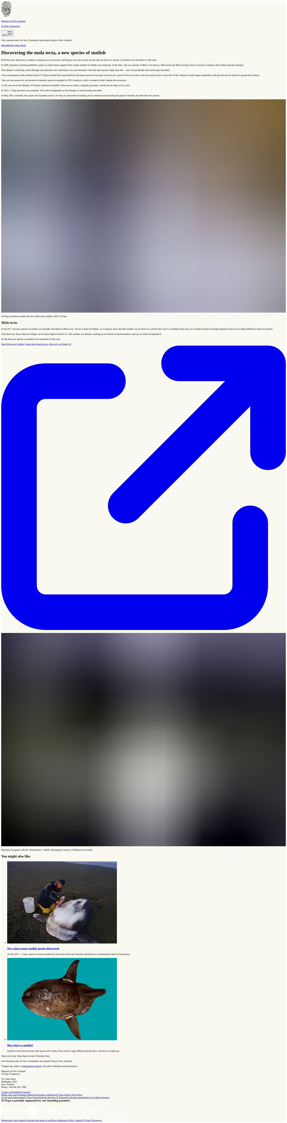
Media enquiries (22, 1092)
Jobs (13, 1092)
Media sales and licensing (13, 1095)
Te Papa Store (62, 1095)
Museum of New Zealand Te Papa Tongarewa (80, 1120)
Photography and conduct (13, 1120)
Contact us (6, 1092)
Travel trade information (12, 1097)
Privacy (54, 1120)
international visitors (31, 1066)
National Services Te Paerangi (53, 1097)
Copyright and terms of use (38, 1120)
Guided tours (31, 1095)
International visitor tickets (13, 45)
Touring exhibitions (47, 1095)
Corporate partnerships (78, 1097)
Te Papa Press (75, 1095)
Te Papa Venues (31, 1097)
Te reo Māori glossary (99, 1097)
